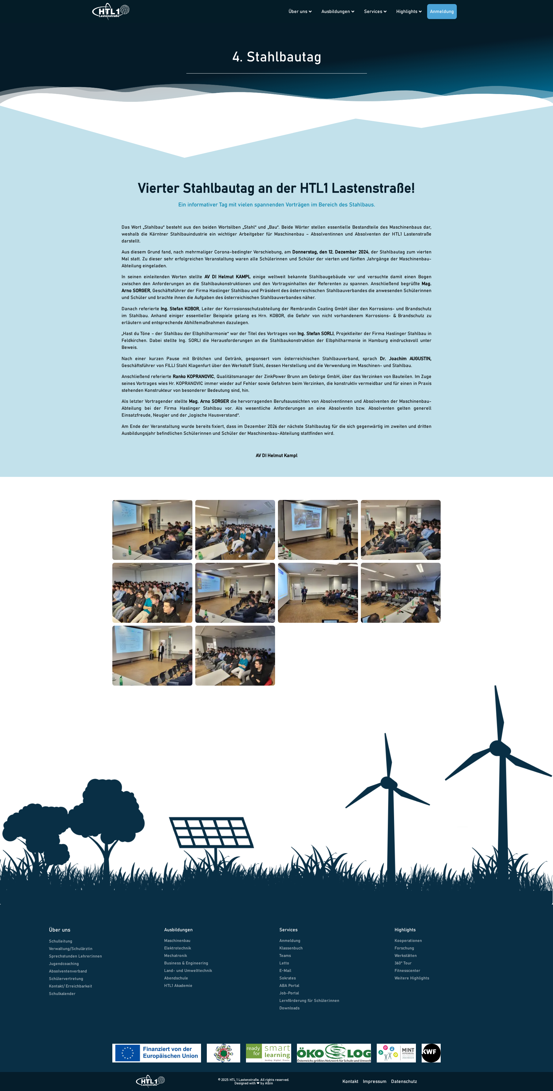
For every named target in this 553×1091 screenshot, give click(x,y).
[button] (275, 6)
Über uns (298, 11)
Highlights (406, 11)
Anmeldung (442, 11)
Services (373, 11)
